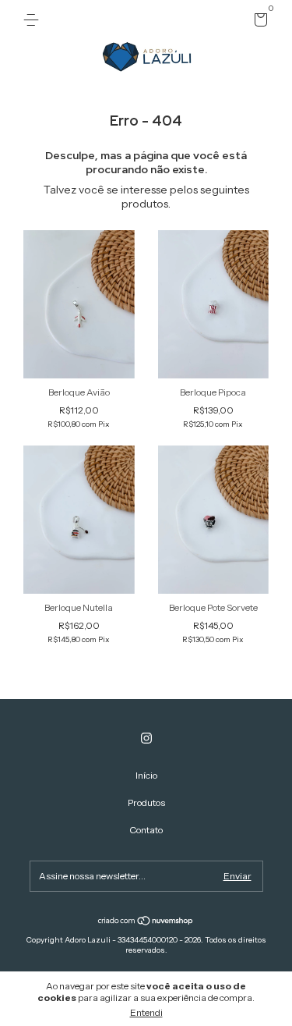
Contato (146, 830)
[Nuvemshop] (146, 921)
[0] (258, 22)
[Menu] (33, 20)
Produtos (146, 802)
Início (146, 775)
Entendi (146, 1012)
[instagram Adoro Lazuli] (146, 738)
